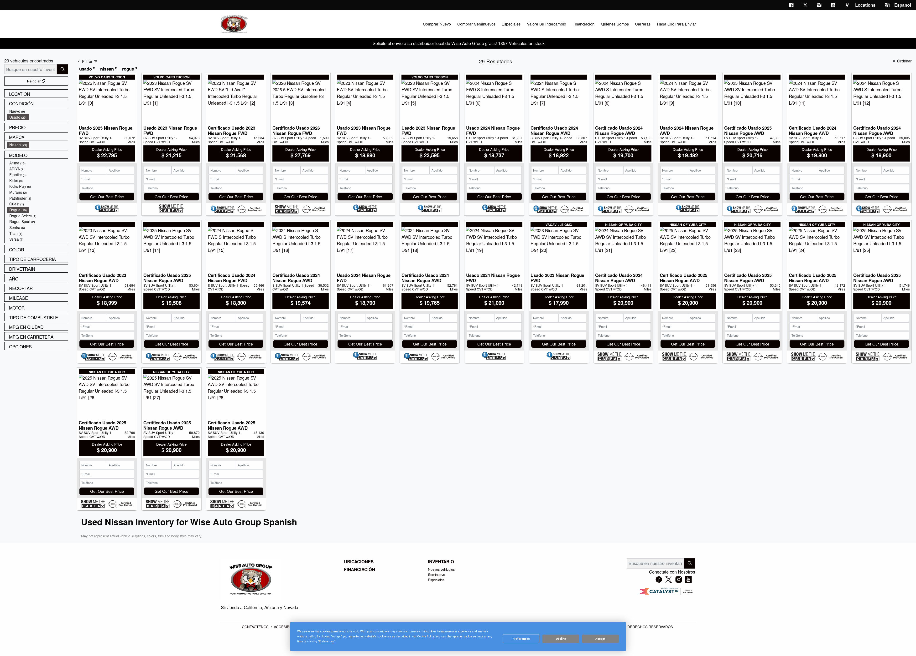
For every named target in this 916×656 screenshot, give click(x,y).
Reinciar (34, 81)
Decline (561, 639)
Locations (865, 5)
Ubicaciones (359, 561)
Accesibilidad (288, 626)
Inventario (441, 561)
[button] (437, 24)
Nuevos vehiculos (441, 569)
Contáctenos (256, 626)
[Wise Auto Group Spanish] (233, 23)
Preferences (521, 639)
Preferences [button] (326, 641)
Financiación (359, 569)
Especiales (436, 579)
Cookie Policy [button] (425, 636)
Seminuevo (436, 574)
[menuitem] (37, 111)
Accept (600, 639)
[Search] (62, 69)
